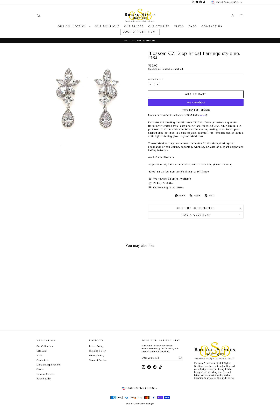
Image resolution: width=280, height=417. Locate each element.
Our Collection (73, 26)
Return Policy (96, 346)
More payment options (196, 109)
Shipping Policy (97, 351)
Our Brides (134, 26)
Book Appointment (140, 31)
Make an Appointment (48, 365)
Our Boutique (107, 26)
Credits (40, 369)
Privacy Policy (96, 355)
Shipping (152, 69)
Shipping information (196, 208)
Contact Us (211, 26)
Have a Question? (196, 215)
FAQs (192, 26)
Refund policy (43, 379)
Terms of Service (45, 374)
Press (179, 26)
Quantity (156, 79)
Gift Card (41, 351)
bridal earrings (165, 143)
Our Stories (159, 26)
